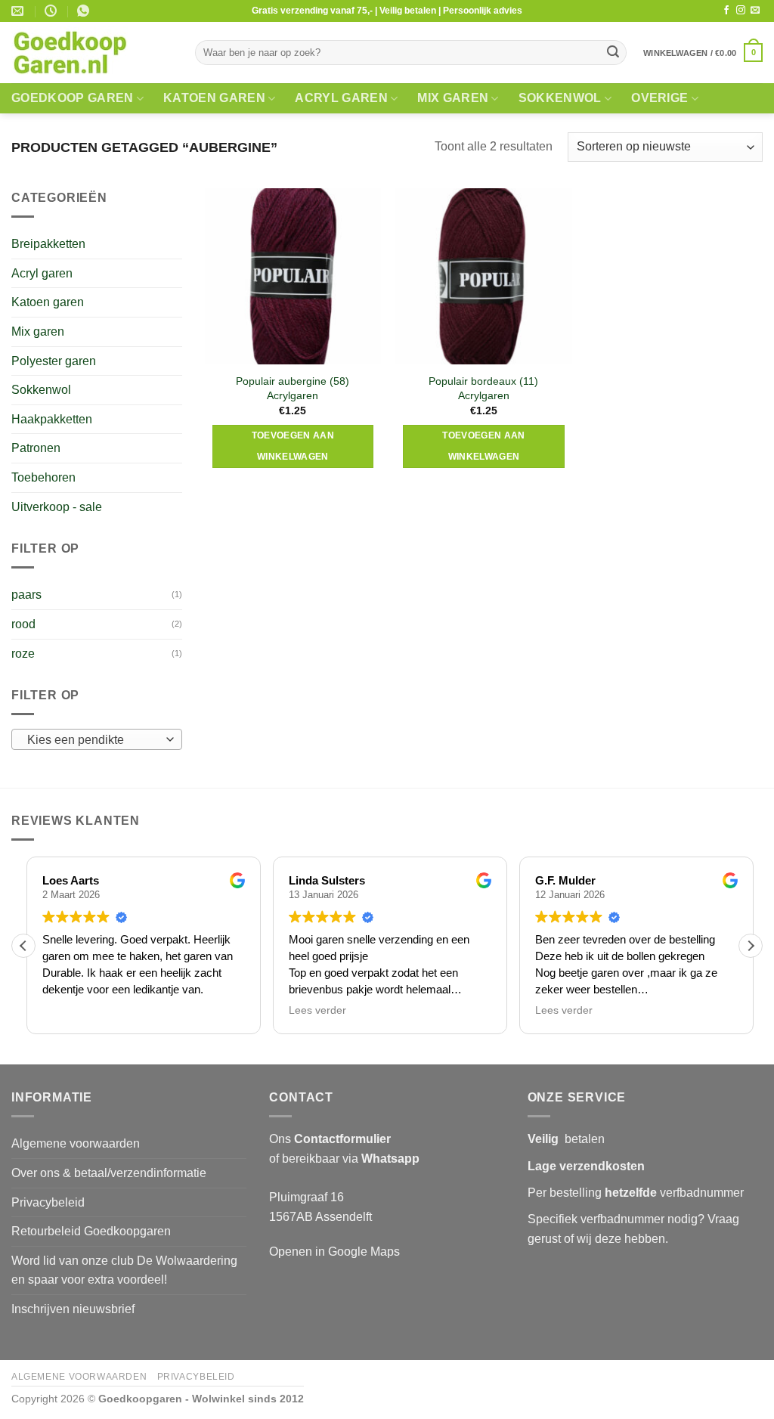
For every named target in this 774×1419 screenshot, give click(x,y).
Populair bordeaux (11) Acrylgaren (483, 388)
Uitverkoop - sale (56, 506)
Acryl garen (341, 97)
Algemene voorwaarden (75, 1143)
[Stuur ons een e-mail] (755, 10)
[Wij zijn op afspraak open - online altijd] (52, 11)
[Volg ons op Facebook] (726, 10)
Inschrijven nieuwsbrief (73, 1309)
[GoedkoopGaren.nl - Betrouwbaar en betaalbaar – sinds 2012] (91, 53)
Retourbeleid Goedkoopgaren (91, 1231)
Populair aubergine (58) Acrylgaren (292, 388)
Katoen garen (214, 97)
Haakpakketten (51, 419)
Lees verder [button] (314, 1010)
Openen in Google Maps (334, 1251)
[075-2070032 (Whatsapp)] (85, 11)
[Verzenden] (613, 53)
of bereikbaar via (344, 1158)
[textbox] (93, 740)
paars (26, 594)
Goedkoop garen (72, 97)
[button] (703, 52)
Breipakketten (48, 243)
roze (23, 653)
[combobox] (96, 739)
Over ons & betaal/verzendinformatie (108, 1172)
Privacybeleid (48, 1202)
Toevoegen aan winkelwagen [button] (293, 446)
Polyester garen (53, 361)
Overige (659, 97)
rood (23, 624)
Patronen (35, 448)
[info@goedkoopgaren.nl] (19, 11)
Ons (330, 1138)
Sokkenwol (560, 97)
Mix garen (452, 97)
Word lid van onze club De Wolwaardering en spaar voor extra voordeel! (124, 1270)
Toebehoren (43, 477)
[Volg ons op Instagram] (740, 10)
